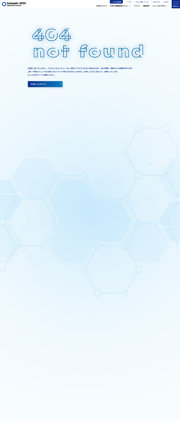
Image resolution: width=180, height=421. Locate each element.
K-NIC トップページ (38, 84)
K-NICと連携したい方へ (142, 2)
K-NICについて (101, 6)
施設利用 (146, 6)
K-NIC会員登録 (117, 2)
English (166, 2)
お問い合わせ (156, 2)
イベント (137, 6)
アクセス (129, 2)
